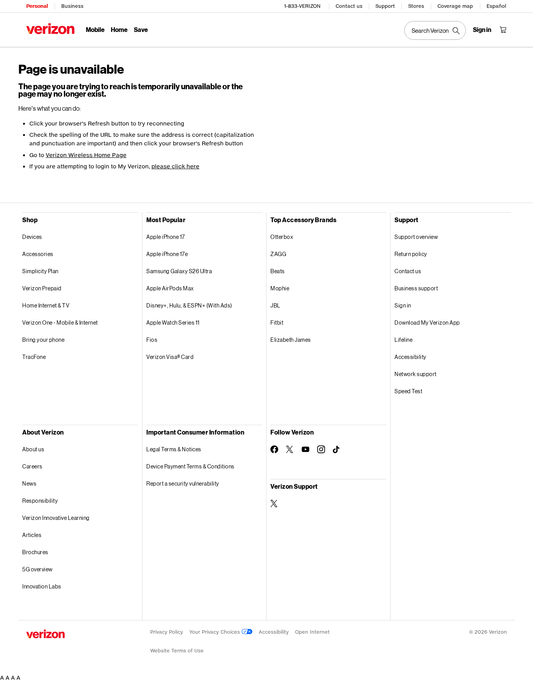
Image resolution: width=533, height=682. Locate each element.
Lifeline (403, 339)
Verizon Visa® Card (170, 356)
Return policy (410, 254)
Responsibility (40, 500)
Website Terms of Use (177, 651)
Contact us (349, 6)
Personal (37, 6)
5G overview (37, 569)
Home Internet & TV (45, 305)
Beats (277, 271)
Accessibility (410, 356)
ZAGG (278, 254)
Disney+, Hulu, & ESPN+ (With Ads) (189, 305)
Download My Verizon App (427, 322)
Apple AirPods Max (170, 288)
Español (496, 6)
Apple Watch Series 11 (173, 322)
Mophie (279, 288)
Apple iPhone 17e (167, 254)
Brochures (35, 552)
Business (72, 6)
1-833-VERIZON (302, 6)
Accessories (37, 254)
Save (141, 29)
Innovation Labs (41, 586)
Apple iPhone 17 (165, 236)
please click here (175, 166)
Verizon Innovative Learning (56, 517)
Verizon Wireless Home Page (86, 155)
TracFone (34, 356)
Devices (32, 236)
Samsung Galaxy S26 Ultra (179, 271)
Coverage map (455, 6)
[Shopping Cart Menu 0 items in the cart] (503, 29)
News (29, 483)
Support (385, 6)
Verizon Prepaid (42, 288)
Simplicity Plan (40, 271)
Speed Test (408, 391)
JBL (275, 305)
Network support (415, 374)
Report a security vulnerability (182, 483)
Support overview (416, 236)
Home (119, 29)
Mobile (95, 29)
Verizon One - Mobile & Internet (60, 322)
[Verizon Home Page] (50, 28)
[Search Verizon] (435, 30)
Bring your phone (43, 339)
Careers (32, 466)
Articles (31, 535)
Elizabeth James (290, 339)
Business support (416, 288)
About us (33, 449)
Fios (151, 339)
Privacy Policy (166, 632)
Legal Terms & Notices (173, 449)
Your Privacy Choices (215, 632)
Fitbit (276, 322)
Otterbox (281, 236)
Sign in (402, 305)
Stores (416, 6)
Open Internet (312, 632)
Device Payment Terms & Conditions (190, 466)
